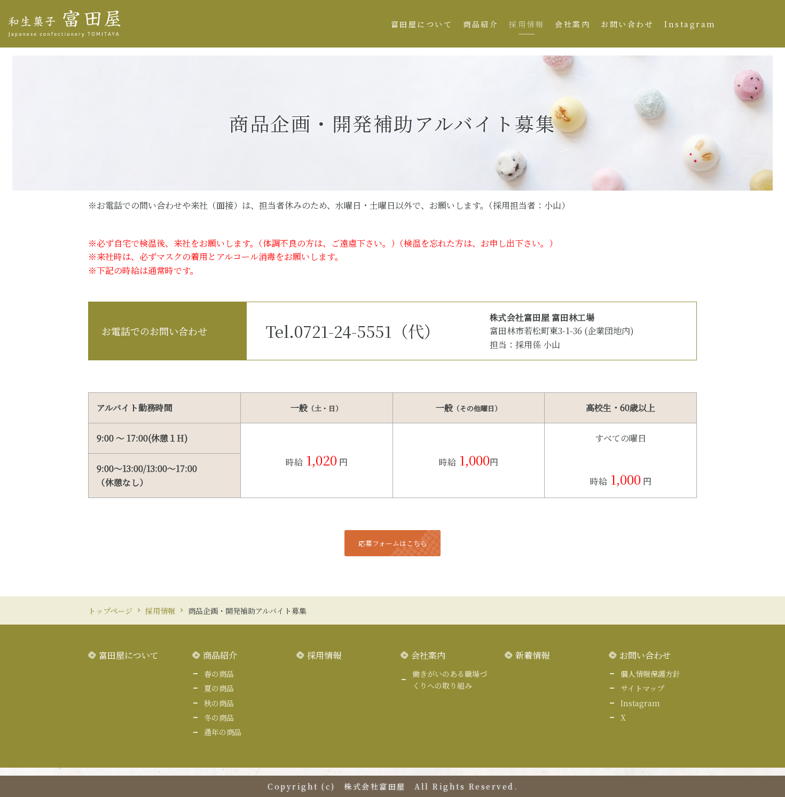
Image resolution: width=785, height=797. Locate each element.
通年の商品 (222, 732)
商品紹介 (480, 24)
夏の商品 (219, 688)
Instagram (690, 24)
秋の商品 (219, 703)
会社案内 (572, 24)
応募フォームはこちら (392, 543)
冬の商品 (219, 717)
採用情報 (526, 24)
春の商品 (219, 673)
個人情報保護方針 (650, 673)
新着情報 (532, 655)
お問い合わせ (627, 24)
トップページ (110, 610)
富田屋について (422, 24)
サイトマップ (642, 688)
